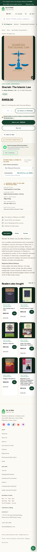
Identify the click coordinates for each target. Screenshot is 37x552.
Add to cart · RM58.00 (18, 122)
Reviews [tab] (25, 233)
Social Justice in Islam (26, 308)
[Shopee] (18, 425)
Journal (4, 470)
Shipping (27, 538)
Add (14, 313)
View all (31, 283)
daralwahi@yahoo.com (8, 526)
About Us (4, 437)
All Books (4, 433)
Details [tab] (17, 233)
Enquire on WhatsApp (26, 111)
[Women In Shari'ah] (10, 330)
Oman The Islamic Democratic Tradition (26, 344)
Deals (3, 461)
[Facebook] (9, 425)
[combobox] (19, 19)
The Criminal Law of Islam (9, 309)
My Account (5, 542)
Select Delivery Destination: (10, 164)
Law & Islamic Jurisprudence (19, 30)
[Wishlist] (26, 14)
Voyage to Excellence (9, 378)
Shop (8, 30)
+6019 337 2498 (6, 522)
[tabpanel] (18, 256)
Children (4, 449)
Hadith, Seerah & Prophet (9, 490)
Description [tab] (7, 233)
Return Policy (21, 538)
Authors (4, 441)
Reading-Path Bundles (8, 474)
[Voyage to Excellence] (10, 365)
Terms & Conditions (11, 538)
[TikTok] (13, 425)
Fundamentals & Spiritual (27, 24)
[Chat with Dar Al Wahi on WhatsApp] (33, 548)
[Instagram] (4, 425)
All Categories (8, 24)
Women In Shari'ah (8, 343)
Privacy (4, 538)
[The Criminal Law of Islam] (10, 295)
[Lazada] (23, 425)
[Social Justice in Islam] (27, 295)
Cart (33, 14)
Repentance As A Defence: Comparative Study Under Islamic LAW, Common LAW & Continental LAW (26, 382)
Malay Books (5, 453)
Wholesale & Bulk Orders (9, 457)
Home (3, 30)
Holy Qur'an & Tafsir (8, 445)
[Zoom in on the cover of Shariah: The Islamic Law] (18, 58)
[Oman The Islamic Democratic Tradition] (27, 330)
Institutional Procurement (9, 478)
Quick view (5, 317)
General (16, 24)
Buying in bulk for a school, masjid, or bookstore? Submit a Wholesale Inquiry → (18, 117)
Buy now (18, 128)
